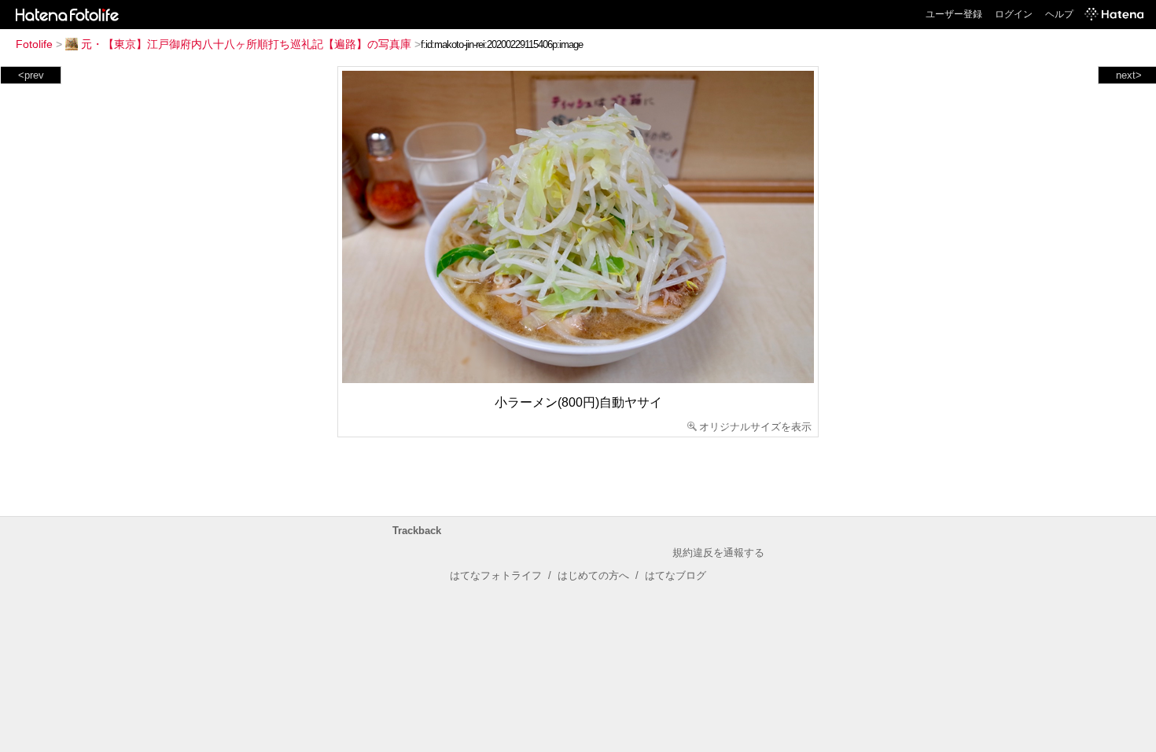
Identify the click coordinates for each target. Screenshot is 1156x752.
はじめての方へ (593, 575)
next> (1129, 75)
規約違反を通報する (718, 552)
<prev (31, 75)
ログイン (1014, 14)
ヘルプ (1059, 14)
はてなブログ (675, 575)
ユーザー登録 (954, 14)
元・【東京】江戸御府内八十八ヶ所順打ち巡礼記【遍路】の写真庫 (246, 44)
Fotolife (34, 44)
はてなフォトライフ (496, 575)
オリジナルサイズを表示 (755, 427)
